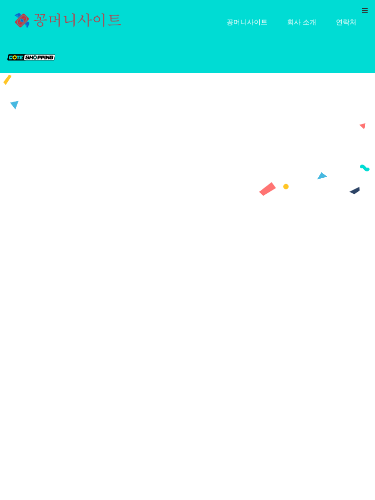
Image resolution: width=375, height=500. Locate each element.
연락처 (346, 21)
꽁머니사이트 (247, 21)
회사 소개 (301, 21)
